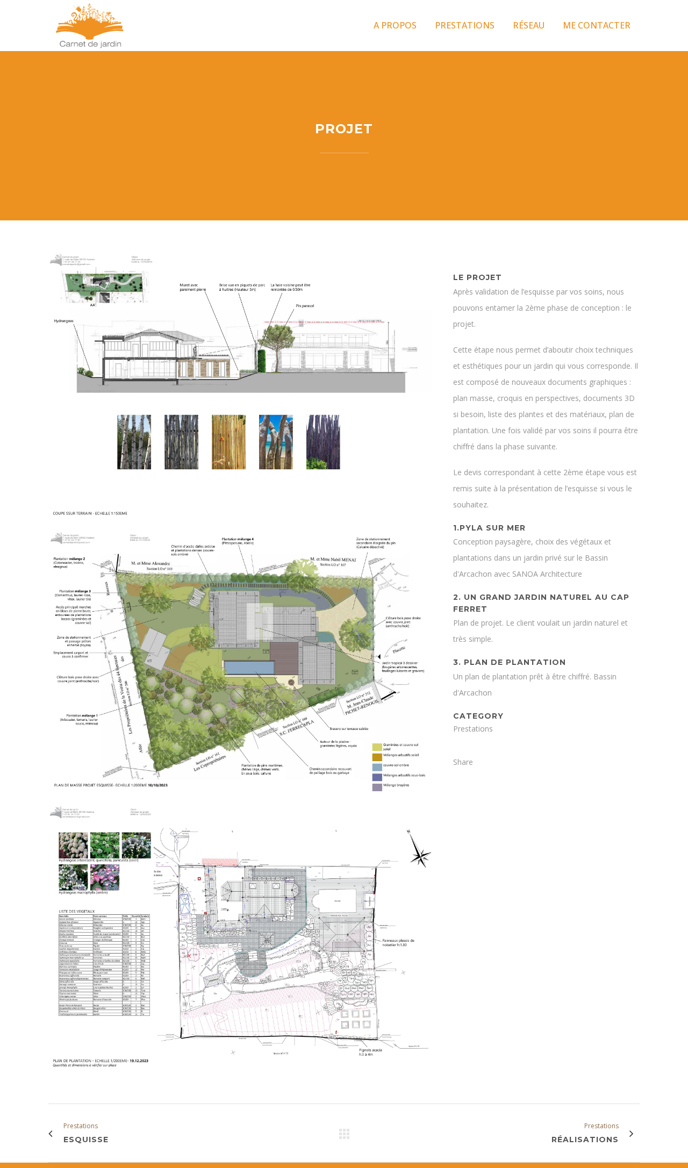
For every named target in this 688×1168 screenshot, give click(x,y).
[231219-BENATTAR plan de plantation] (240, 1075)
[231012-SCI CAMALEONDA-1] (240, 798)
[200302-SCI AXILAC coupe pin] (240, 524)
